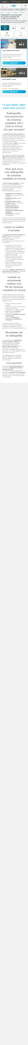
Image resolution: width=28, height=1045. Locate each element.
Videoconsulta (10, 9)
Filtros (20, 35)
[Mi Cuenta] (3, 6)
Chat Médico (17, 9)
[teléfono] (7, 6)
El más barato (14, 28)
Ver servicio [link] (14, 63)
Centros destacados (5, 27)
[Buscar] (22, 6)
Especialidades (3, 9)
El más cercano (23, 28)
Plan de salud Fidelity (23, 9)
